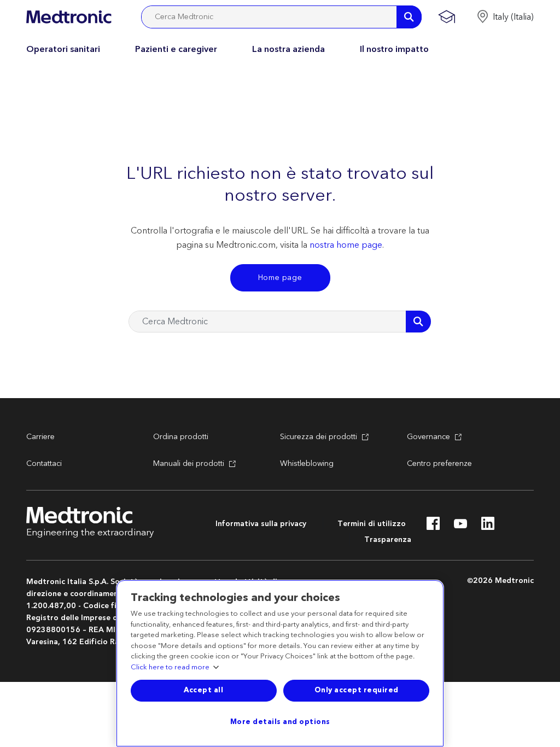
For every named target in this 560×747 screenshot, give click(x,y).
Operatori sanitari (63, 49)
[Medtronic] (68, 17)
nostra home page (346, 245)
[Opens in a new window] (433, 526)
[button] (505, 17)
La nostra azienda (288, 49)
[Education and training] (446, 17)
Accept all (203, 690)
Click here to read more (170, 667)
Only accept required (356, 690)
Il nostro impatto (394, 49)
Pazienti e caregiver (176, 49)
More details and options (280, 722)
